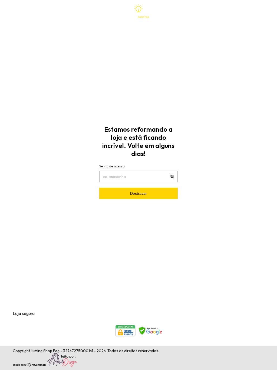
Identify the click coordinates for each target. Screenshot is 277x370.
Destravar (138, 193)
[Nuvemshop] (30, 365)
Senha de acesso (111, 166)
